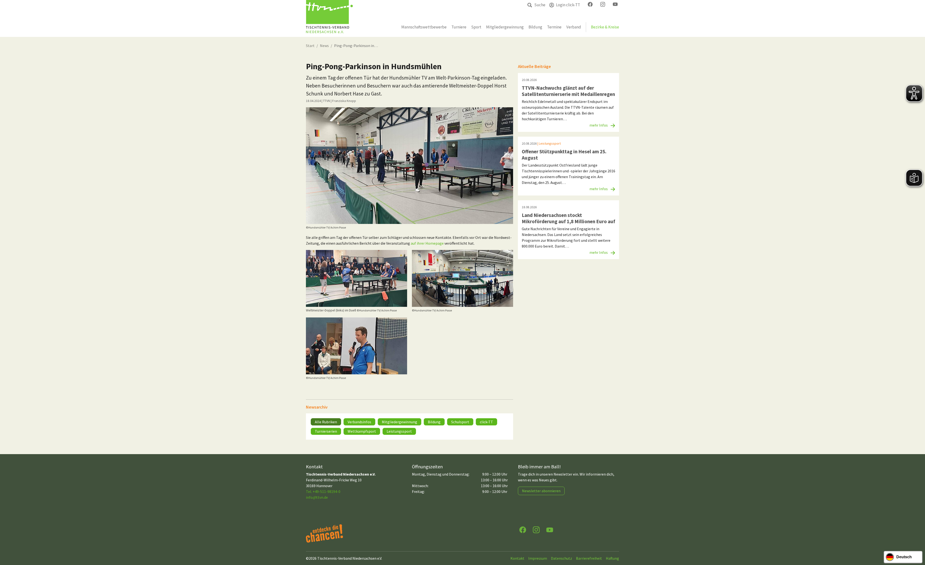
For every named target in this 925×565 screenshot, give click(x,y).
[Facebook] (523, 529)
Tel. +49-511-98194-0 (323, 491)
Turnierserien (326, 431)
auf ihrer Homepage (427, 243)
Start (310, 45)
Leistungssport (399, 431)
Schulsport (460, 421)
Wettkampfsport (362, 431)
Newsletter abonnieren (541, 490)
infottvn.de (317, 497)
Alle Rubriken (326, 421)
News (324, 45)
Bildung (434, 421)
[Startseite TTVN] (329, 18)
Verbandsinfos (359, 421)
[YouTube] (550, 529)
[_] (409, 165)
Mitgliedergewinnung (399, 421)
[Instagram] (536, 529)
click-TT (486, 421)
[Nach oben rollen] (917, 542)
